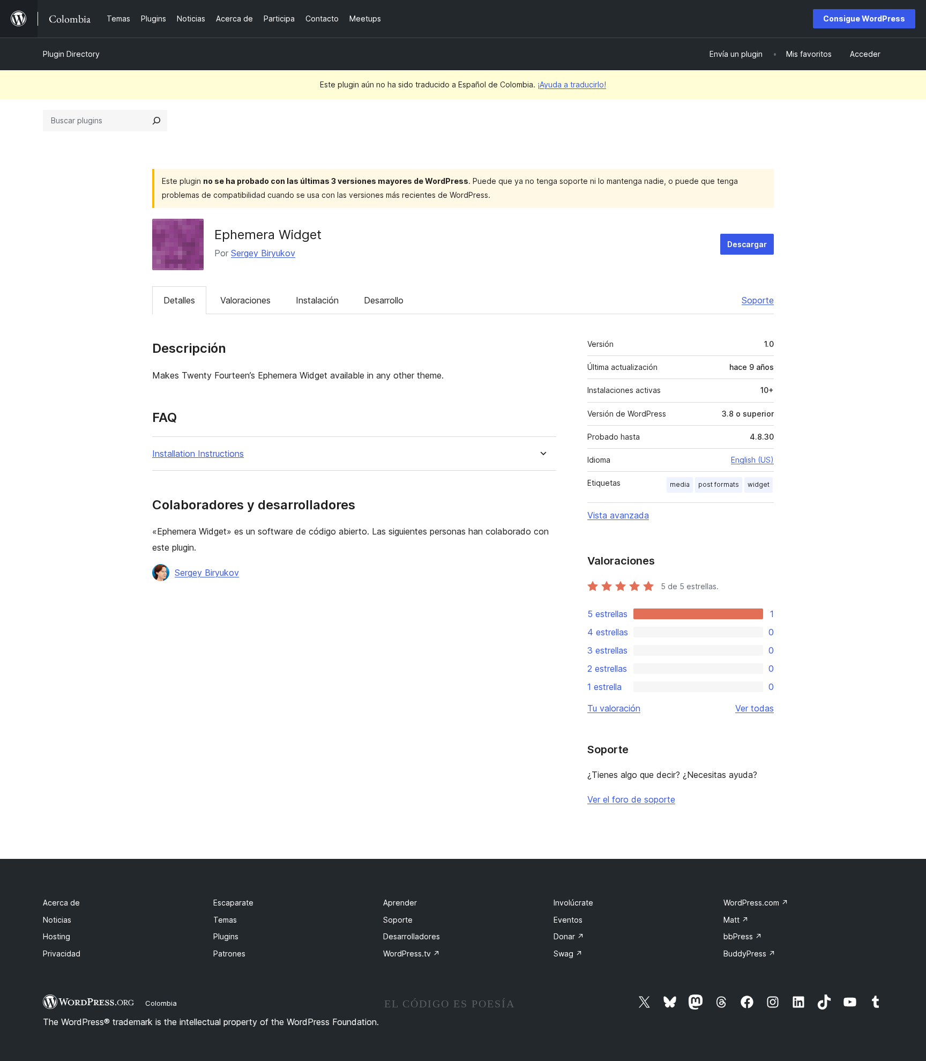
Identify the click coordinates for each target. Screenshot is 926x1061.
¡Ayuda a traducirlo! (571, 84)
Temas (225, 919)
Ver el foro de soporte (631, 799)
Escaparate (233, 902)
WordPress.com (755, 902)
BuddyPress (749, 953)
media (680, 484)
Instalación (317, 300)
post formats (718, 484)
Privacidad (61, 953)
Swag (568, 953)
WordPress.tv (411, 953)
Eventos (568, 919)
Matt (736, 919)
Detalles (179, 300)
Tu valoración (613, 708)
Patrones (229, 953)
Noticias (57, 919)
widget (759, 484)
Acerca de (61, 902)
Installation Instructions (198, 454)
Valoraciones (245, 300)
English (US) (752, 459)
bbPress (742, 936)
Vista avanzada (618, 515)
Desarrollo (384, 300)
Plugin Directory (71, 53)
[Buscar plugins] (156, 120)
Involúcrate (573, 902)
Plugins (225, 936)
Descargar (747, 244)
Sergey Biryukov (263, 253)
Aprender (400, 902)
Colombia (161, 1003)
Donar (569, 936)
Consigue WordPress (864, 18)
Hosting (56, 936)
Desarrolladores (411, 936)
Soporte (758, 300)
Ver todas (754, 708)
